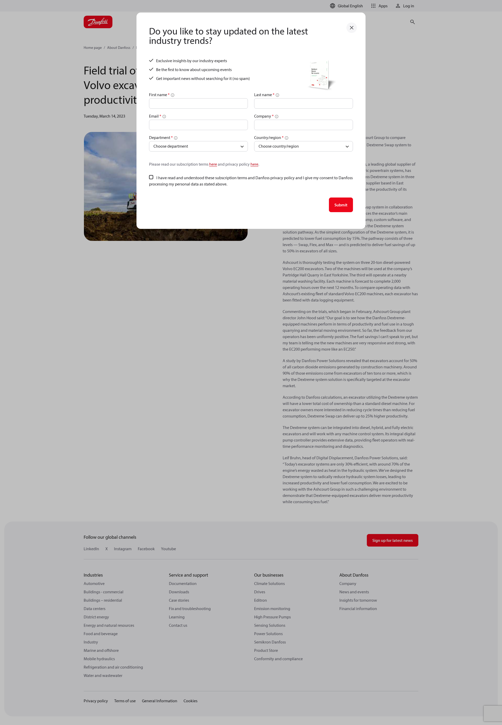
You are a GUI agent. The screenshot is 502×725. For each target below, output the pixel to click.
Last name (264, 94)
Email (155, 116)
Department (161, 137)
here (213, 164)
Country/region (269, 137)
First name (159, 94)
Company (264, 116)
